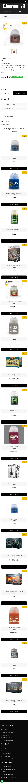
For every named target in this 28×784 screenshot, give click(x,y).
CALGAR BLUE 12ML (14, 520)
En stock (3, 63)
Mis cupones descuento (8, 759)
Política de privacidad (7, 737)
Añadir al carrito (19, 93)
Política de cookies (7, 735)
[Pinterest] (8, 99)
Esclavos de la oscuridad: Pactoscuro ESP (14, 556)
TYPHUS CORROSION (14, 664)
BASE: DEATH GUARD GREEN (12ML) (14, 302)
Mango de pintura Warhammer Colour (14, 483)
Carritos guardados (7, 753)
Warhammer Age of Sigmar (9, 769)
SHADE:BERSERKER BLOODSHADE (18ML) (14, 447)
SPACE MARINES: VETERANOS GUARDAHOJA (14, 592)
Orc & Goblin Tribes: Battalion (14, 375)
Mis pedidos (5, 750)
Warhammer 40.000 (7, 766)
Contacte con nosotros (8, 740)
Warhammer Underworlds (8, 774)
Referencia (3, 61)
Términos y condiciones (8, 732)
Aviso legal (5, 729)
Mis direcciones (6, 756)
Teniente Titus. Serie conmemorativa (14, 266)
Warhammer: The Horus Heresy (10, 777)
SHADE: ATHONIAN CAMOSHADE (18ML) (14, 230)
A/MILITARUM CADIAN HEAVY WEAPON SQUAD (14, 701)
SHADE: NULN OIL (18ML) (14, 411)
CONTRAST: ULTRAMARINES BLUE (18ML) (14, 194)
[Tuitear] (5, 99)
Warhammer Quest (7, 772)
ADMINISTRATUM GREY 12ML (14, 158)
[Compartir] (1, 99)
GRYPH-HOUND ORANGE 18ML (14, 628)
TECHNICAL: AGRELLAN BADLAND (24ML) (14, 339)
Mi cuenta (5, 748)
